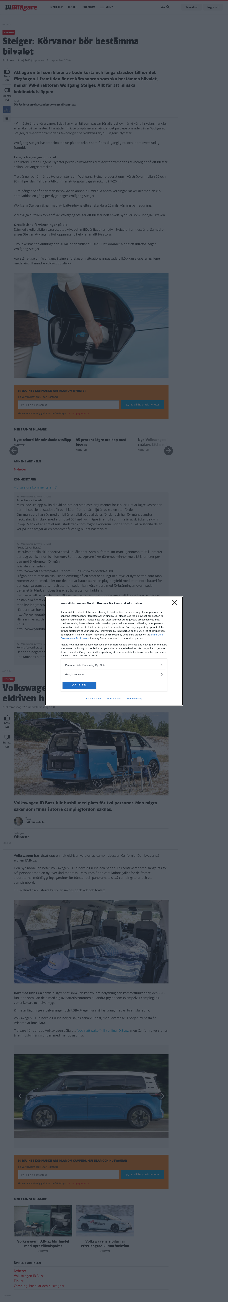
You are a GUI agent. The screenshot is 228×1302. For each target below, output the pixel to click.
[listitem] (114, 665)
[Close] (175, 603)
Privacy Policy (134, 698)
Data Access (114, 698)
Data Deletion (94, 698)
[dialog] (114, 651)
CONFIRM (79, 685)
